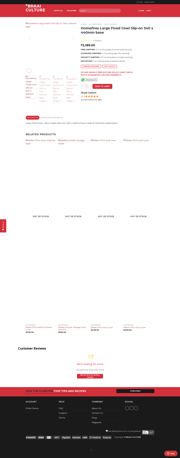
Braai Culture (88, 92)
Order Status (32, 408)
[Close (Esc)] (24, 443)
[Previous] (30, 39)
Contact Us (97, 413)
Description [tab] (32, 118)
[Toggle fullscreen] (9, 443)
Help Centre (149, 2)
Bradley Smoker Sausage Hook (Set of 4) (72, 328)
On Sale (140, 2)
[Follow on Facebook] (127, 408)
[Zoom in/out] (2, 443)
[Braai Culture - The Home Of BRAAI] (38, 10)
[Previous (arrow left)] (2, 453)
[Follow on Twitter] (136, 408)
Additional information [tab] (52, 118)
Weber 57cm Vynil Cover (135, 327)
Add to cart (102, 86)
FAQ (61, 408)
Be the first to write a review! (90, 376)
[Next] (73, 39)
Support (63, 413)
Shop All (58, 11)
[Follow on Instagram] (132, 408)
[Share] (16, 443)
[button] (141, 10)
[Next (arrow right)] (9, 453)
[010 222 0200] (37, 2)
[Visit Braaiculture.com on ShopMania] (123, 432)
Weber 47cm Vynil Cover (102, 327)
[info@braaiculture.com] (27, 2)
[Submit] (118, 11)
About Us (96, 408)
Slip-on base (110, 24)
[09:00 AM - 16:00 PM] (32, 2)
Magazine (72, 11)
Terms (62, 418)
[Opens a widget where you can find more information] (171, 454)
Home (84, 24)
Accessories (95, 24)
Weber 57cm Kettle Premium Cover (39, 328)
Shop (94, 418)
